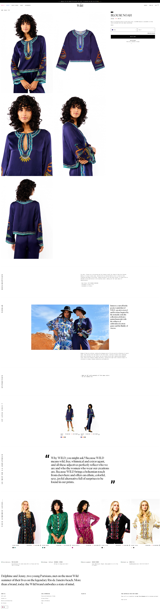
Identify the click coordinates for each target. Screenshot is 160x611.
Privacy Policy (44, 598)
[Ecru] (131, 547)
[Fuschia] (72, 547)
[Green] (14, 547)
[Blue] (61, 437)
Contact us (3, 598)
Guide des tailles (151, 33)
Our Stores (3, 603)
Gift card (3, 596)
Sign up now (124, 599)
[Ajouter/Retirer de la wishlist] (77, 430)
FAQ (42, 603)
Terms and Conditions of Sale (48, 596)
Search (145, 5)
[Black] (64, 437)
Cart (157, 5)
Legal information (45, 600)
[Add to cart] (78, 435)
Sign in (151, 5)
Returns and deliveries (6, 600)
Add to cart (133, 36)
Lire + (112, 24)
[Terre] (63, 437)
